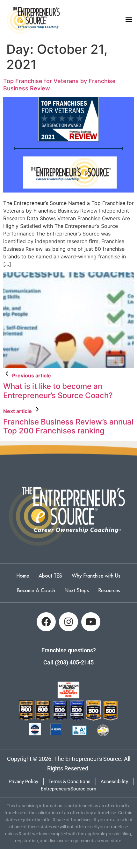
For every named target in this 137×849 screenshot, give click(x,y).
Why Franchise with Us (96, 575)
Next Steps (77, 590)
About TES (50, 575)
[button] (128, 19)
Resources (109, 590)
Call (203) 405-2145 (68, 662)
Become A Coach (36, 590)
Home (23, 575)
